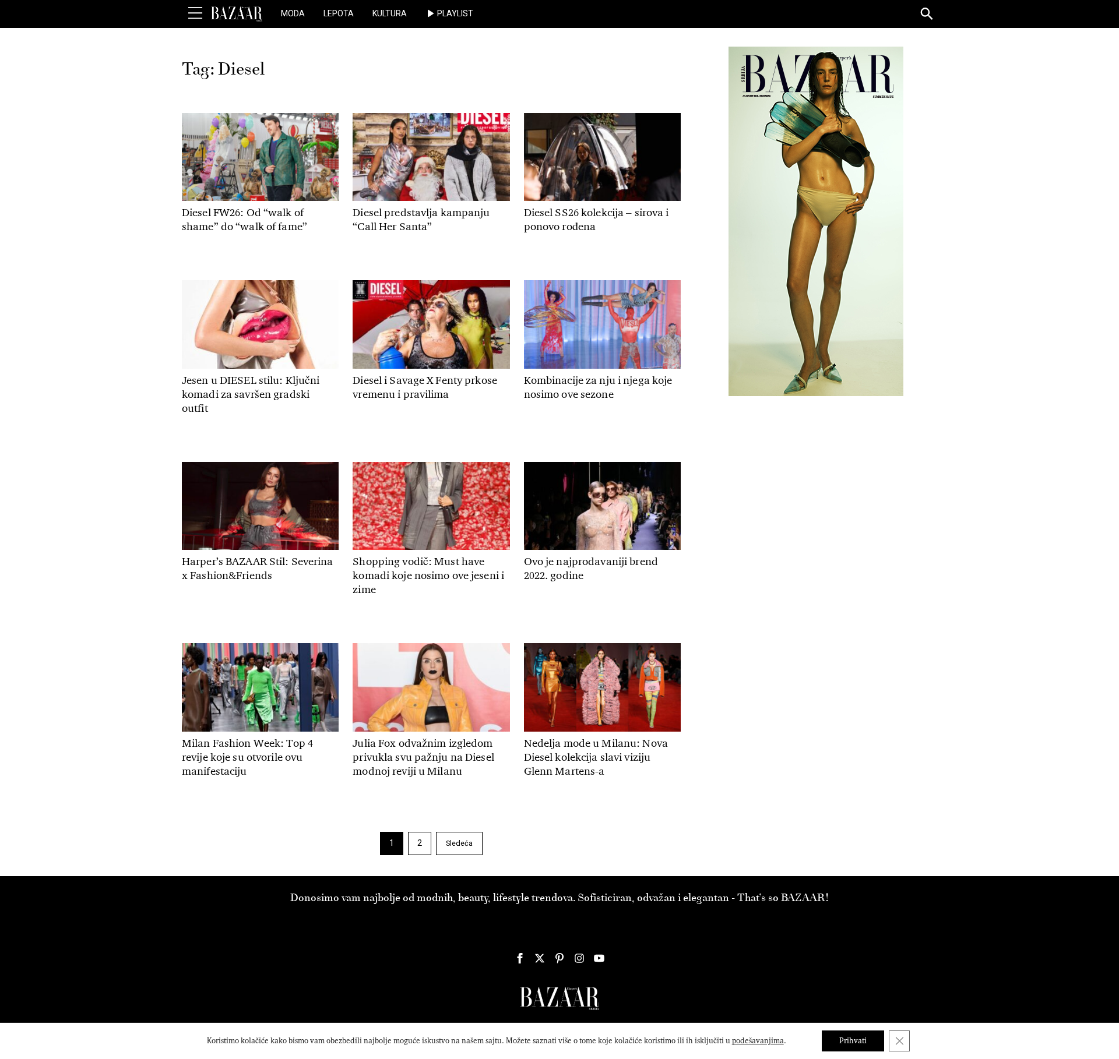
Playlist (455, 13)
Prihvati (853, 1041)
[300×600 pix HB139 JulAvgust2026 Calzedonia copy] (816, 221)
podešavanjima (758, 1041)
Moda (293, 13)
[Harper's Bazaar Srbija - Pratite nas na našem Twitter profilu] (540, 958)
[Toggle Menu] (195, 13)
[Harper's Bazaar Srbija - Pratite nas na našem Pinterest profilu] (559, 958)
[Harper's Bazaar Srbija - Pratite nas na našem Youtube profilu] (599, 958)
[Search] (927, 14)
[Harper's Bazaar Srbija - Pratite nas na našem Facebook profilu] (520, 958)
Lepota (338, 13)
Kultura (389, 13)
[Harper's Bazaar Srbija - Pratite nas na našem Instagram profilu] (579, 958)
